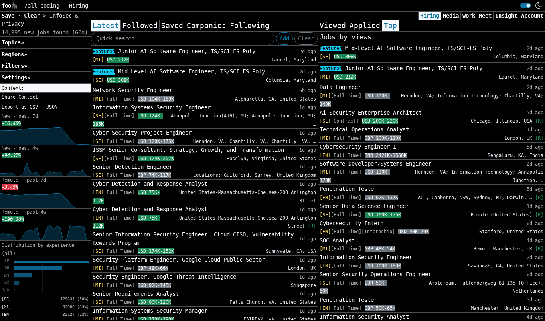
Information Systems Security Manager (150, 310)
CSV (34, 107)
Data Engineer (340, 87)
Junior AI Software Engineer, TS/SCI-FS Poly (174, 51)
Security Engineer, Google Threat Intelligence (164, 276)
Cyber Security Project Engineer (142, 132)
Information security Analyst (364, 316)
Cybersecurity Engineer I (358, 146)
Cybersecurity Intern (351, 223)
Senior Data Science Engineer (364, 206)
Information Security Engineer (366, 257)
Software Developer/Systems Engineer (375, 163)
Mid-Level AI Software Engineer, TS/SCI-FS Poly (179, 71)
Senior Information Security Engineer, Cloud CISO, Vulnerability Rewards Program (193, 238)
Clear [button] (33, 15)
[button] (45, 88)
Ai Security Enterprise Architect (371, 112)
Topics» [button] (13, 42)
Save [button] (10, 15)
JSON (51, 107)
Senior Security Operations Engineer (375, 274)
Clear (306, 38)
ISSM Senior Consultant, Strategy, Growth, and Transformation (188, 150)
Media (451, 15)
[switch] (525, 5)
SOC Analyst (337, 240)
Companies (206, 26)
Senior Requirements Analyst (136, 294)
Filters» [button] (14, 66)
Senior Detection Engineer (132, 167)
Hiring (429, 15)
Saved (172, 26)
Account (532, 15)
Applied (365, 26)
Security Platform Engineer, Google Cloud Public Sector (179, 259)
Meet (485, 15)
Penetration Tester (348, 189)
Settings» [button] (16, 77)
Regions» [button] (14, 54)
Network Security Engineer (132, 90)
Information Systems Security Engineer (152, 107)
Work (468, 15)
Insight (506, 15)
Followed (140, 26)
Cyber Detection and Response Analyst (150, 183)
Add (284, 38)
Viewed (333, 26)
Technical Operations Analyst (364, 129)
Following (249, 26)
